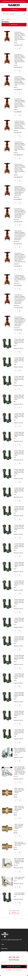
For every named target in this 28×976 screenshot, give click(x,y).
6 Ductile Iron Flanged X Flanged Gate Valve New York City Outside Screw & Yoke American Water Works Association (20, 213)
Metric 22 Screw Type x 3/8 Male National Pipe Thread (18, 826)
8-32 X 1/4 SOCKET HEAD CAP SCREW (19, 893)
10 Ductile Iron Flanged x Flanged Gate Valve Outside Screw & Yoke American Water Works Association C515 (19, 168)
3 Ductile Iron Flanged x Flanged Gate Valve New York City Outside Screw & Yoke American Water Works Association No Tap (20, 257)
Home (2, 19)
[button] (2, 5)
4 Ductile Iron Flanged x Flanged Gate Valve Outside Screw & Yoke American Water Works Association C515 (19, 81)
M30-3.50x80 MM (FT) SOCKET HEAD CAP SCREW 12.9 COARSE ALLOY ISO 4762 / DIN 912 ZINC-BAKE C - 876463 (20, 770)
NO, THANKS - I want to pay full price (14, 969)
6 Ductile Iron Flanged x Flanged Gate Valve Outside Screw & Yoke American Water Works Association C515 (19, 59)
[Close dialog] (26, 953)
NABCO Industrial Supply (13, 939)
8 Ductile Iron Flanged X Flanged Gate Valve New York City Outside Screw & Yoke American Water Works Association (20, 191)
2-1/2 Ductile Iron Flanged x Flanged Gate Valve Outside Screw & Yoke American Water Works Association (19, 124)
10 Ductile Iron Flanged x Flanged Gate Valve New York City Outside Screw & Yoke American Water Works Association (20, 321)
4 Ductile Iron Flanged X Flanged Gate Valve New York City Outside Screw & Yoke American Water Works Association (20, 235)
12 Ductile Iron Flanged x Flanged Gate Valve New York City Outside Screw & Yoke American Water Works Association (20, 299)
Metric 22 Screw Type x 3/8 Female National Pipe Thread (19, 790)
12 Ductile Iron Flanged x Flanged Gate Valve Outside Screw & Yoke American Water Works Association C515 (19, 146)
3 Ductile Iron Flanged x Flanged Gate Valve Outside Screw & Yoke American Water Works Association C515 (19, 103)
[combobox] (14, 14)
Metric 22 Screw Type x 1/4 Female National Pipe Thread (19, 808)
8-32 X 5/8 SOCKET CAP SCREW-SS (19, 878)
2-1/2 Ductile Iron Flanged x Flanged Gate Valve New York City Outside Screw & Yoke (20, 278)
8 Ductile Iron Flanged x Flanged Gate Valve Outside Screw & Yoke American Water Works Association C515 (19, 36)
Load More (14, 912)
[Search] (25, 14)
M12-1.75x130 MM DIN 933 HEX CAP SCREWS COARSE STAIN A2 (19, 861)
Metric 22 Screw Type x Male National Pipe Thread (20, 844)
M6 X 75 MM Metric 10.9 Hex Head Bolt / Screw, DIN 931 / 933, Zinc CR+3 (20, 750)
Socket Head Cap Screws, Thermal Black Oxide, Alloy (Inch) (19, 341)
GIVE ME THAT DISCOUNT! (14, 966)
